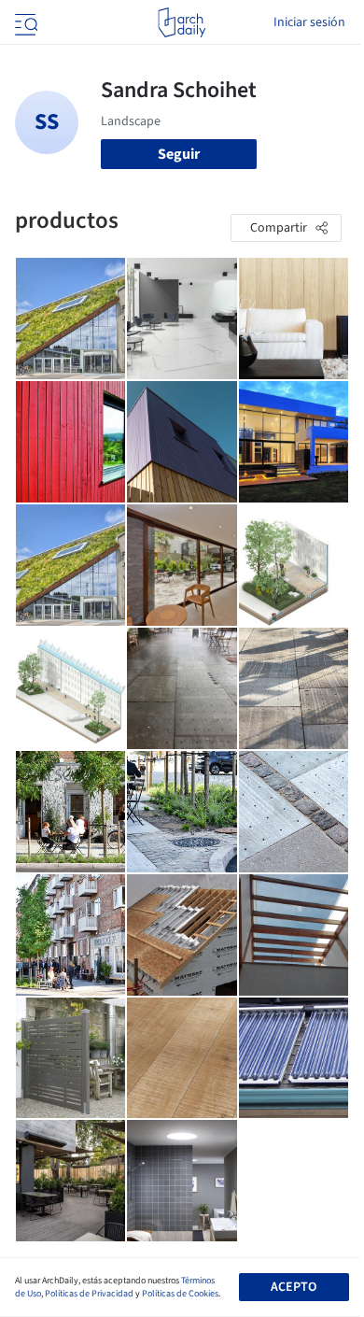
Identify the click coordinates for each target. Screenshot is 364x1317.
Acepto (293, 1287)
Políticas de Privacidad (89, 1293)
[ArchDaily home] (181, 22)
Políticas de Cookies (180, 1293)
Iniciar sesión (309, 22)
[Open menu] (24, 22)
